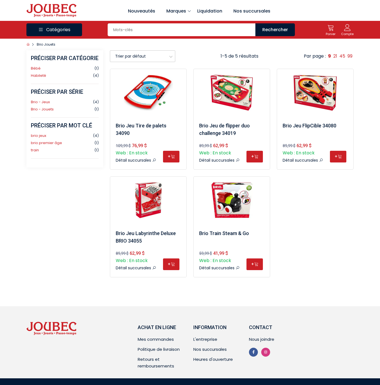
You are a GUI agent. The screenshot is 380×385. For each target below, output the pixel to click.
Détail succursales (134, 160)
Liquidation (209, 11)
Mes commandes (156, 339)
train (35, 150)
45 (342, 56)
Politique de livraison (159, 349)
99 (349, 56)
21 (335, 56)
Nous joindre (261, 339)
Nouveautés (141, 11)
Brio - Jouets (42, 109)
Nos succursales (251, 11)
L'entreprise (205, 339)
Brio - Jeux (40, 102)
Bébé (36, 68)
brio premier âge (46, 142)
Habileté (38, 75)
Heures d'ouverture (213, 359)
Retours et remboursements (156, 362)
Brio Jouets (46, 44)
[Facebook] (253, 352)
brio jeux (38, 135)
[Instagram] (265, 352)
